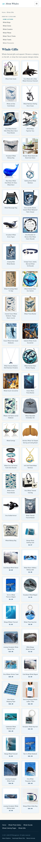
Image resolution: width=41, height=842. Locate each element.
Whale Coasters (7, 29)
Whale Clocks (7, 26)
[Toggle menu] (37, 4)
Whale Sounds (28, 825)
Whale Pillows (7, 33)
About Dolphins (6, 838)
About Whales (12, 3)
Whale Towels (7, 40)
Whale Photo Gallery (14, 825)
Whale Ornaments (8, 43)
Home (4, 12)
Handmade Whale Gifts (18, 838)
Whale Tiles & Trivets (9, 36)
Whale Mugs (6, 22)
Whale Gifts (22, 828)
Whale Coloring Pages (9, 828)
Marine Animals (31, 838)
